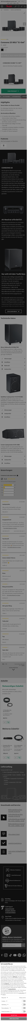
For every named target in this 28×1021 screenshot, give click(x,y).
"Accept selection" (12, 988)
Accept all (14, 1015)
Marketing (4, 1004)
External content (6, 1011)
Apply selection (14, 1018)
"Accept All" (6, 983)
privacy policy (21, 993)
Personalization (5, 1008)
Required (4, 997)
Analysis (3, 1001)
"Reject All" (15, 976)
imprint (4, 994)
